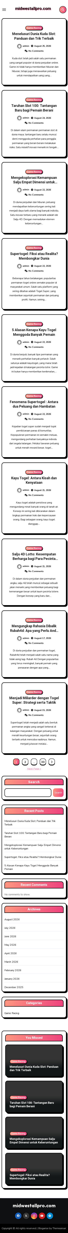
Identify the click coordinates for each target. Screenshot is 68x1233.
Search (34, 782)
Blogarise (43, 1228)
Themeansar (59, 1228)
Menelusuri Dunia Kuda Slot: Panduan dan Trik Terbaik (34, 36)
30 (42, 762)
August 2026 (12, 919)
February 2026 (13, 970)
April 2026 (10, 953)
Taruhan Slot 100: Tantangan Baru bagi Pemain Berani (34, 108)
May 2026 (10, 945)
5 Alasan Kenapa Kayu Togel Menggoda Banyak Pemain (34, 332)
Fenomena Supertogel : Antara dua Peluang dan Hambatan (34, 404)
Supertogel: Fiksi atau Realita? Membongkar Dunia (34, 256)
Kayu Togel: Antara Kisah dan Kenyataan (34, 480)
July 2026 (10, 928)
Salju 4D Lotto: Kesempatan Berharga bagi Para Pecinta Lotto (34, 559)
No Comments (35, 50)
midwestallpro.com (33, 9)
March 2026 (11, 962)
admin (26, 46)
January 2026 (12, 979)
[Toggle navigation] (4, 10)
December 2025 (13, 987)
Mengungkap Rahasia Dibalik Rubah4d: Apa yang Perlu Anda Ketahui (34, 631)
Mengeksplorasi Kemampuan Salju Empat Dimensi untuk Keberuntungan (34, 182)
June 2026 (10, 936)
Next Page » (34, 769)
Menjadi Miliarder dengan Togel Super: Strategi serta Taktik (34, 700)
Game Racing (34, 27)
